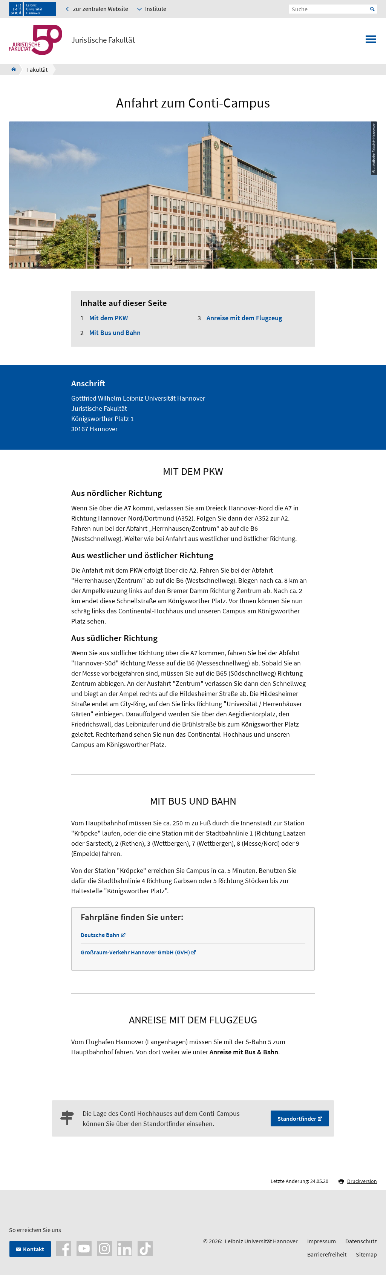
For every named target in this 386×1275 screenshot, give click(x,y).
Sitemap (366, 1254)
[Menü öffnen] (371, 41)
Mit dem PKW (108, 317)
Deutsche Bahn (100, 935)
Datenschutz (361, 1241)
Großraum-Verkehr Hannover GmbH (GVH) (135, 952)
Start (372, 9)
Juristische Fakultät (103, 40)
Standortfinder (296, 1118)
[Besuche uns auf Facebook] (64, 1248)
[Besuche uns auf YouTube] (84, 1248)
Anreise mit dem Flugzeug (244, 317)
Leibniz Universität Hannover (261, 1241)
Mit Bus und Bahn (115, 332)
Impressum (321, 1241)
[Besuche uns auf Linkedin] (125, 1248)
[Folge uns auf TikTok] (145, 1248)
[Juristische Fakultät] (11, 69)
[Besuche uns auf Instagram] (104, 1248)
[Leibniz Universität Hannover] (32, 9)
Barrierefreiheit (326, 1254)
